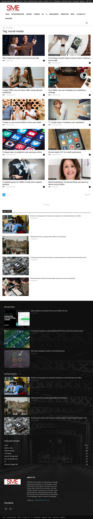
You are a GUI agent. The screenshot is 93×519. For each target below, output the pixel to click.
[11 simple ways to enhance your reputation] (69, 109)
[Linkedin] (87, 1)
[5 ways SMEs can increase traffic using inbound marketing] (23, 77)
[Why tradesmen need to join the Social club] (23, 45)
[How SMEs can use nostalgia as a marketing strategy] (69, 77)
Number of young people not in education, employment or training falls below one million (55, 216)
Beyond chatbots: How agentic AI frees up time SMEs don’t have (49, 311)
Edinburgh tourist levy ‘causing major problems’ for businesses (48, 236)
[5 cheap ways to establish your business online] (23, 139)
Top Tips (5, 149)
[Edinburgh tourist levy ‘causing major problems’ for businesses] (15, 245)
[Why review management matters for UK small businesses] (17, 359)
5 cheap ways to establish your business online (22, 152)
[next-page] (11, 194)
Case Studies (6, 55)
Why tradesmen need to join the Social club (20, 58)
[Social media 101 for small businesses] (69, 139)
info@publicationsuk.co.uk (41, 500)
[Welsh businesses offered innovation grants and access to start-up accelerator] (15, 287)
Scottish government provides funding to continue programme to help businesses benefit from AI (58, 257)
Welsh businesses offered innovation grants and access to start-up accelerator (52, 278)
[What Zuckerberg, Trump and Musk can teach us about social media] (69, 169)
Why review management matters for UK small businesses (48, 351)
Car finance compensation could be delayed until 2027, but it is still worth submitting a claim (57, 331)
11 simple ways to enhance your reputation (66, 122)
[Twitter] (90, 1)
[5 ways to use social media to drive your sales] (23, 109)
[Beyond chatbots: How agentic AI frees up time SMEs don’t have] (17, 319)
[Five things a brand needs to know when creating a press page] (69, 45)
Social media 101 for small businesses (64, 152)
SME (3, 60)
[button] (86, 23)
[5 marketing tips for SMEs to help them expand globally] (23, 169)
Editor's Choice (6, 87)
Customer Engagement (54, 55)
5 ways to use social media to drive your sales (21, 122)
